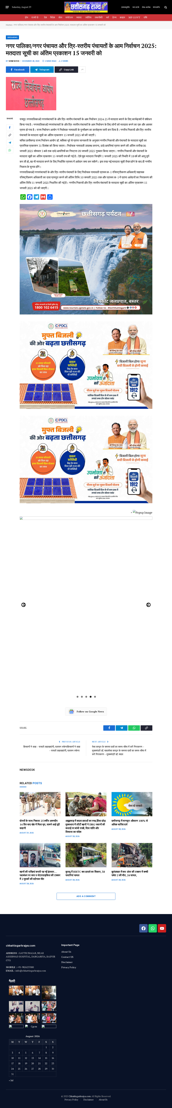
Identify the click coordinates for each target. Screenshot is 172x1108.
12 (26, 1058)
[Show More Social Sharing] (82, 69)
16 (53, 1058)
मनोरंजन (69, 17)
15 (46, 1058)
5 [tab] (95, 697)
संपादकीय (156, 7)
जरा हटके (135, 7)
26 (26, 1068)
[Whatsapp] (152, 928)
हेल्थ (114, 17)
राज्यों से (34, 17)
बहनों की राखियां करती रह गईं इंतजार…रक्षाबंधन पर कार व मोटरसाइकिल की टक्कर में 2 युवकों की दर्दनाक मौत (40, 875)
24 (12, 1068)
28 (39, 1068)
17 (12, 1063)
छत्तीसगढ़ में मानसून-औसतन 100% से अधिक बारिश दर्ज (130, 822)
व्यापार (79, 17)
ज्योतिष (88, 17)
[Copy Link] (9, 135)
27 (32, 1068)
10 (12, 1058)
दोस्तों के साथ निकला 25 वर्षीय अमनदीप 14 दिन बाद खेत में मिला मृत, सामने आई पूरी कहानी (40, 824)
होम (26, 17)
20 (32, 1063)
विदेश (52, 17)
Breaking (13, 37)
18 (19, 1063)
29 (46, 1068)
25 (19, 1068)
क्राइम (122, 17)
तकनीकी (99, 17)
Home (9, 25)
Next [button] (148, 605)
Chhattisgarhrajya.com (80, 1096)
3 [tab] (86, 697)
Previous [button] (23, 605)
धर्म (107, 17)
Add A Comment (86, 896)
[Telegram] (9, 142)
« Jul (11, 1080)
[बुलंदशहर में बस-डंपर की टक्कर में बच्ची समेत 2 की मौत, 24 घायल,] (132, 855)
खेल (60, 17)
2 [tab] (82, 697)
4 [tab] (91, 697)
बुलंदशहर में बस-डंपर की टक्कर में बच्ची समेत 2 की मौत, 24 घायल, (130, 873)
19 (26, 1063)
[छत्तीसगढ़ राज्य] (86, 7)
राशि (145, 17)
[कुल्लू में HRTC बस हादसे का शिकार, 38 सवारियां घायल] (86, 855)
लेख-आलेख (146, 7)
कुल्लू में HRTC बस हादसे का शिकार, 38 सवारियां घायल (85, 873)
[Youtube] (162, 928)
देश (45, 17)
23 (53, 1063)
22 (46, 1063)
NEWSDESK (14, 61)
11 (19, 1058)
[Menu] (7, 7)
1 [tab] (77, 697)
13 (32, 1058)
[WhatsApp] (9, 150)
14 (39, 1058)
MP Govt (134, 17)
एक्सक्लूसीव (125, 7)
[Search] (165, 7)
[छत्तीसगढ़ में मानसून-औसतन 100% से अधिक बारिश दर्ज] (132, 804)
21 (39, 1063)
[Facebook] (9, 127)
